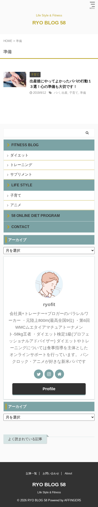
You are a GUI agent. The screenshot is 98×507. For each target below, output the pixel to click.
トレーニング (21, 165)
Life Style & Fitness (49, 492)
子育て (73, 92)
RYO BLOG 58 (49, 23)
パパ (57, 92)
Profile (49, 389)
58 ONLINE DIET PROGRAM (35, 216)
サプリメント (21, 174)
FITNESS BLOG (25, 145)
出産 (64, 92)
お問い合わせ (51, 473)
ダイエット (19, 155)
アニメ (15, 205)
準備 (83, 92)
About (68, 473)
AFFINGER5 (72, 500)
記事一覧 (31, 473)
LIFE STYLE (21, 185)
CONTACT (20, 227)
